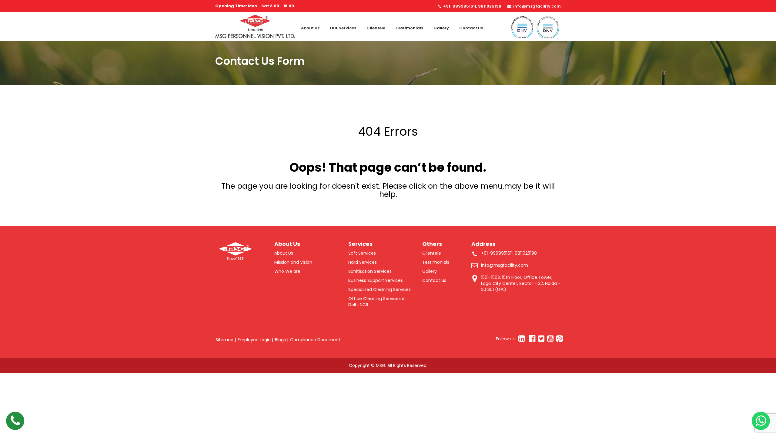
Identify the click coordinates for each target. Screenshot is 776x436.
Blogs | (281, 340)
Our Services (343, 28)
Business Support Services (375, 280)
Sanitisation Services (370, 271)
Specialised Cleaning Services (379, 289)
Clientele (375, 28)
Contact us (471, 28)
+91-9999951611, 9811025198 (472, 6)
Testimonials (409, 28)
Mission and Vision (293, 262)
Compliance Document (315, 340)
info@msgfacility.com (537, 6)
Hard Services (362, 262)
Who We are (287, 271)
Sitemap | (226, 340)
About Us (310, 28)
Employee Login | (255, 340)
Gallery (441, 28)
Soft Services (362, 253)
